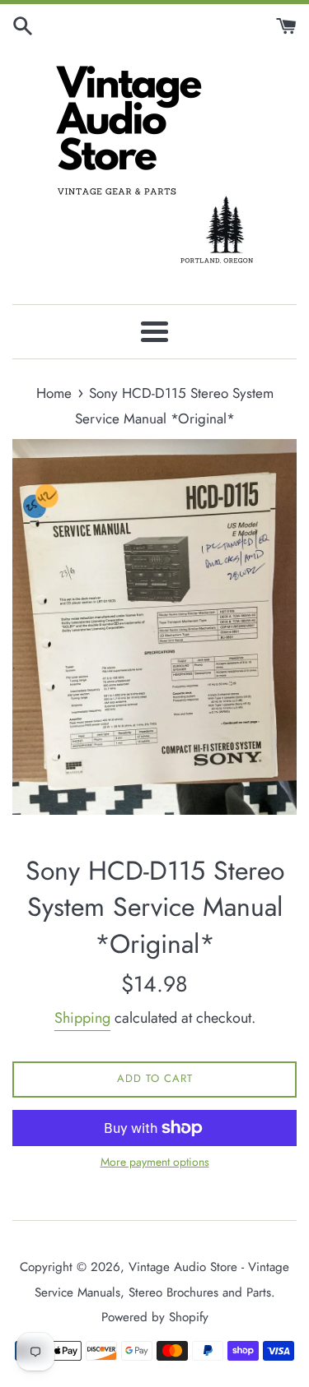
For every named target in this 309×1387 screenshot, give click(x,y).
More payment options (155, 1162)
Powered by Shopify (154, 1317)
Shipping (82, 1018)
